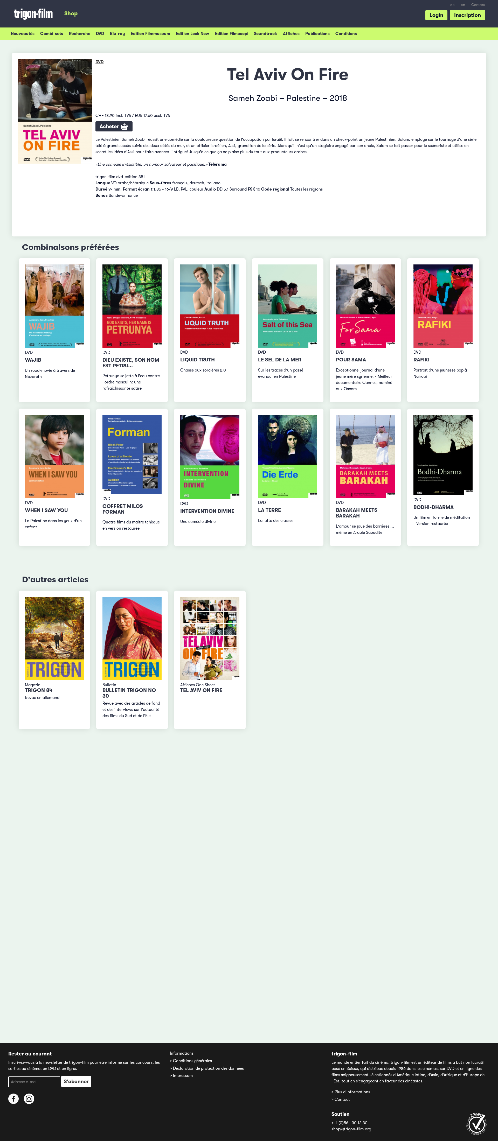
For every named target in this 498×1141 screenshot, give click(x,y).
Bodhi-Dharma (433, 507)
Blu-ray (117, 33)
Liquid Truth (197, 360)
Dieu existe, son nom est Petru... (130, 363)
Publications (317, 33)
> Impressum (181, 1075)
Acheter (110, 126)
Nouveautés (22, 33)
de (452, 5)
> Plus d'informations (350, 1092)
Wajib (33, 360)
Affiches (291, 33)
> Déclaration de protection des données (207, 1068)
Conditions (346, 33)
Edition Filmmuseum (150, 33)
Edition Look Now (192, 33)
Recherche (79, 33)
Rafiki (421, 360)
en (463, 5)
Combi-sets (51, 33)
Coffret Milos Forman (122, 509)
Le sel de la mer (279, 360)
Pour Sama (351, 360)
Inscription (467, 15)
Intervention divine (207, 511)
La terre (269, 510)
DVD (100, 33)
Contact (478, 5)
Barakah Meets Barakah (356, 513)
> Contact (340, 1099)
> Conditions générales (191, 1061)
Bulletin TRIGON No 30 (129, 693)
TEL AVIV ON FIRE (201, 690)
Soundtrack (265, 33)
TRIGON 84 (38, 690)
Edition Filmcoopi (231, 33)
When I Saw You (46, 510)
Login (436, 15)
